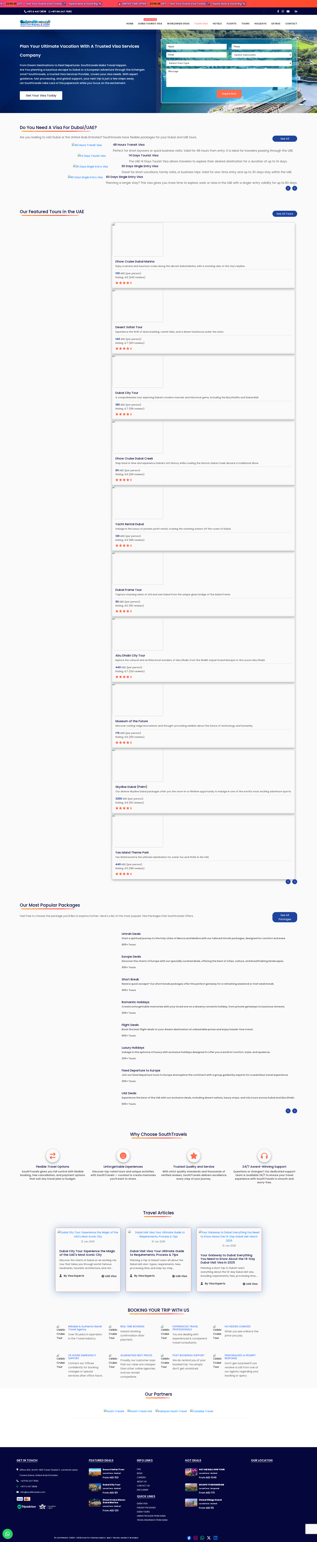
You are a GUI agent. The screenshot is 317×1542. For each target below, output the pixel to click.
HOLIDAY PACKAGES (146, 1507)
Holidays (260, 23)
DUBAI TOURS (143, 1511)
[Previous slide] (288, 188)
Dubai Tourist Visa (150, 23)
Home (129, 23)
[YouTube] (288, 11)
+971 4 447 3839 (36, 11)
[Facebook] (278, 11)
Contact (291, 23)
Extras (275, 23)
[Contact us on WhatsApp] (7, 1534)
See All (285, 139)
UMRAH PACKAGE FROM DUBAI (151, 1515)
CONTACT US (143, 1485)
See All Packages (285, 917)
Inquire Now (229, 93)
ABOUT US (142, 1481)
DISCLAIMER (142, 1489)
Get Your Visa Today (41, 95)
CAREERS (141, 1477)
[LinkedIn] (296, 11)
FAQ (139, 1469)
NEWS (139, 1473)
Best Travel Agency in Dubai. (123, 1537)
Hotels (217, 23)
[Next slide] (294, 188)
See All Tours (285, 214)
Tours (245, 23)
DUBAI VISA (142, 1503)
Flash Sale (201, 23)
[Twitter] (209, 1538)
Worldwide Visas (178, 23)
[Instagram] (283, 11)
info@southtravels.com (32, 1492)
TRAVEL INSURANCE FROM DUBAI (152, 1520)
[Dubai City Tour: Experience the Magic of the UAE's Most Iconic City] (88, 1234)
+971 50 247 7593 (61, 11)
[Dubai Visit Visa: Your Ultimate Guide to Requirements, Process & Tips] (158, 1234)
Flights (231, 23)
